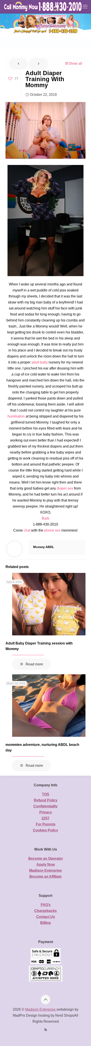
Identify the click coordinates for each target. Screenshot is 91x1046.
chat (27, 530)
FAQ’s (46, 905)
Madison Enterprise (45, 870)
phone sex (52, 530)
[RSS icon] (45, 1030)
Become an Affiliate (45, 876)
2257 (45, 818)
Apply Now (45, 864)
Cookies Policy (45, 830)
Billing (45, 923)
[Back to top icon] (45, 999)
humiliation (16, 416)
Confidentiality (45, 806)
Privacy (45, 812)
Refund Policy (45, 800)
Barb (45, 518)
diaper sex (65, 488)
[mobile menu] (85, 6)
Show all (75, 63)
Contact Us (45, 917)
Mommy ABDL (43, 547)
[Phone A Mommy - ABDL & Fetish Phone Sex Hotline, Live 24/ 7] (43, 6)
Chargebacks (45, 911)
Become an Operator (45, 858)
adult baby (39, 362)
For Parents (45, 824)
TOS (45, 794)
